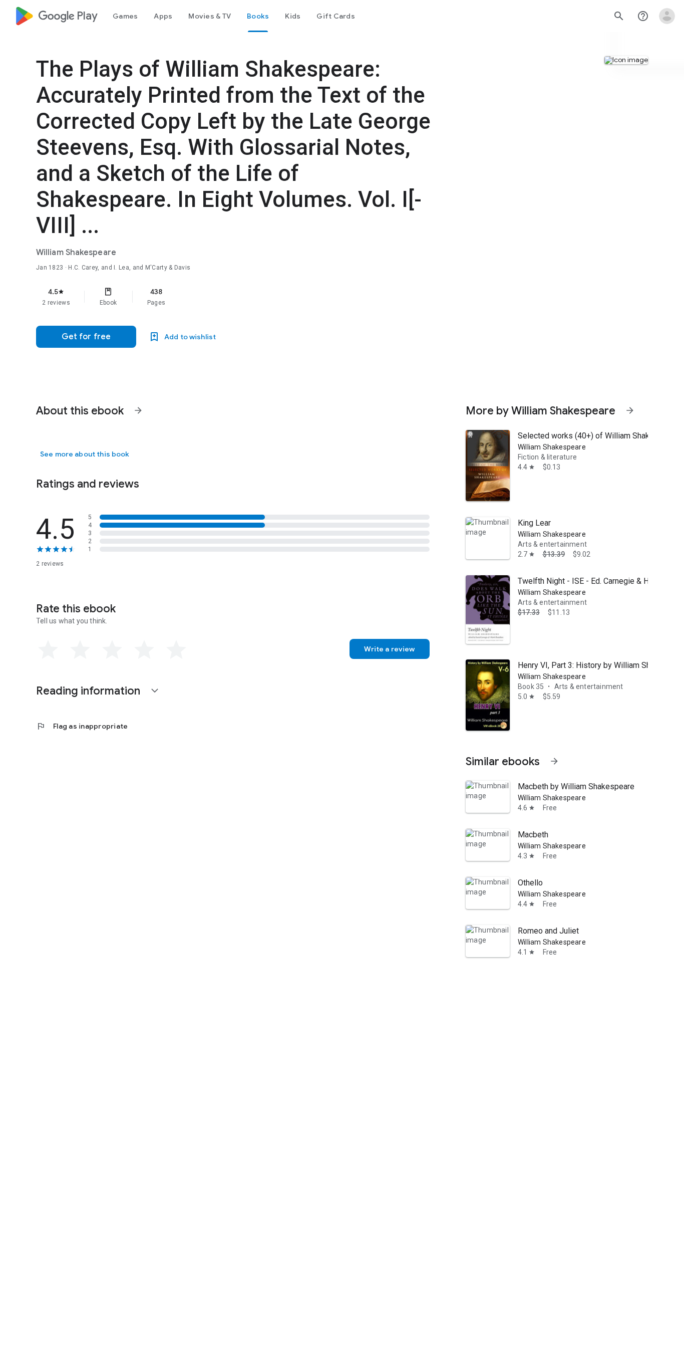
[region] (236, 297)
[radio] (48, 650)
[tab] (125, 16)
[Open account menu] (667, 16)
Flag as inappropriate (82, 726)
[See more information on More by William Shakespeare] (630, 410)
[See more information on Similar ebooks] (554, 761)
